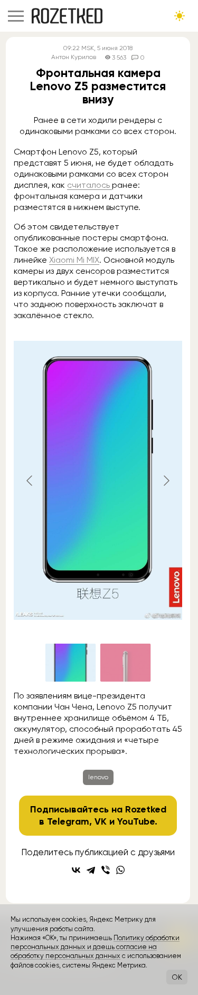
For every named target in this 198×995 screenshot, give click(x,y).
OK (177, 977)
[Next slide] (166, 481)
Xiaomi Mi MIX (74, 260)
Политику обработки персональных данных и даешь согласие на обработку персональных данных (95, 947)
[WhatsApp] (120, 870)
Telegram (68, 821)
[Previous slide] (30, 481)
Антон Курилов (73, 57)
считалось (89, 185)
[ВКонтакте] (76, 870)
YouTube (136, 821)
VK (101, 821)
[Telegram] (90, 870)
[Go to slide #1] (70, 663)
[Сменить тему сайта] (179, 15)
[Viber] (105, 870)
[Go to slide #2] (125, 663)
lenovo (98, 777)
